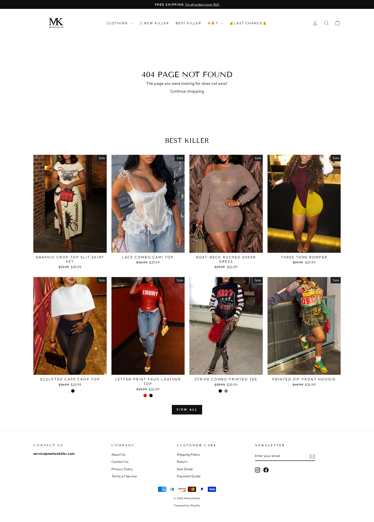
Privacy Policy (122, 469)
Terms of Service (124, 476)
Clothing (118, 23)
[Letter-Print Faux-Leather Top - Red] (145, 395)
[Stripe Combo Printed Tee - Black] (220, 391)
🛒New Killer (154, 23)
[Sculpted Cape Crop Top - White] (67, 391)
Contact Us (120, 462)
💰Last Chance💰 (248, 23)
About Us (118, 454)
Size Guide (185, 469)
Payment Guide (188, 476)
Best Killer (189, 23)
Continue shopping (187, 91)
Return (182, 462)
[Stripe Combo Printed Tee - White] (232, 391)
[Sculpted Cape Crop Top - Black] (73, 391)
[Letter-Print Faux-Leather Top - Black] (151, 395)
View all (187, 409)
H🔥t (214, 23)
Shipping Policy (188, 454)
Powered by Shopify (187, 505)
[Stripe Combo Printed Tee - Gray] (226, 391)
